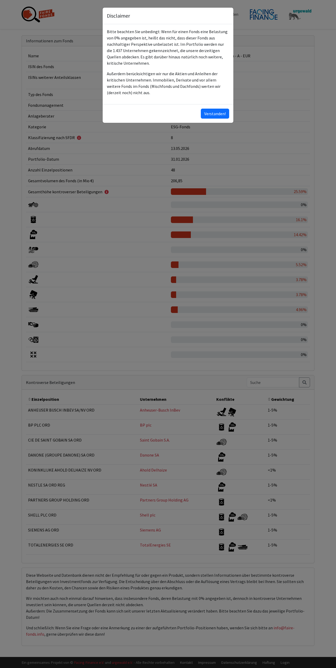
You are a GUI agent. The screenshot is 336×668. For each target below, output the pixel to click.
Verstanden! (215, 113)
